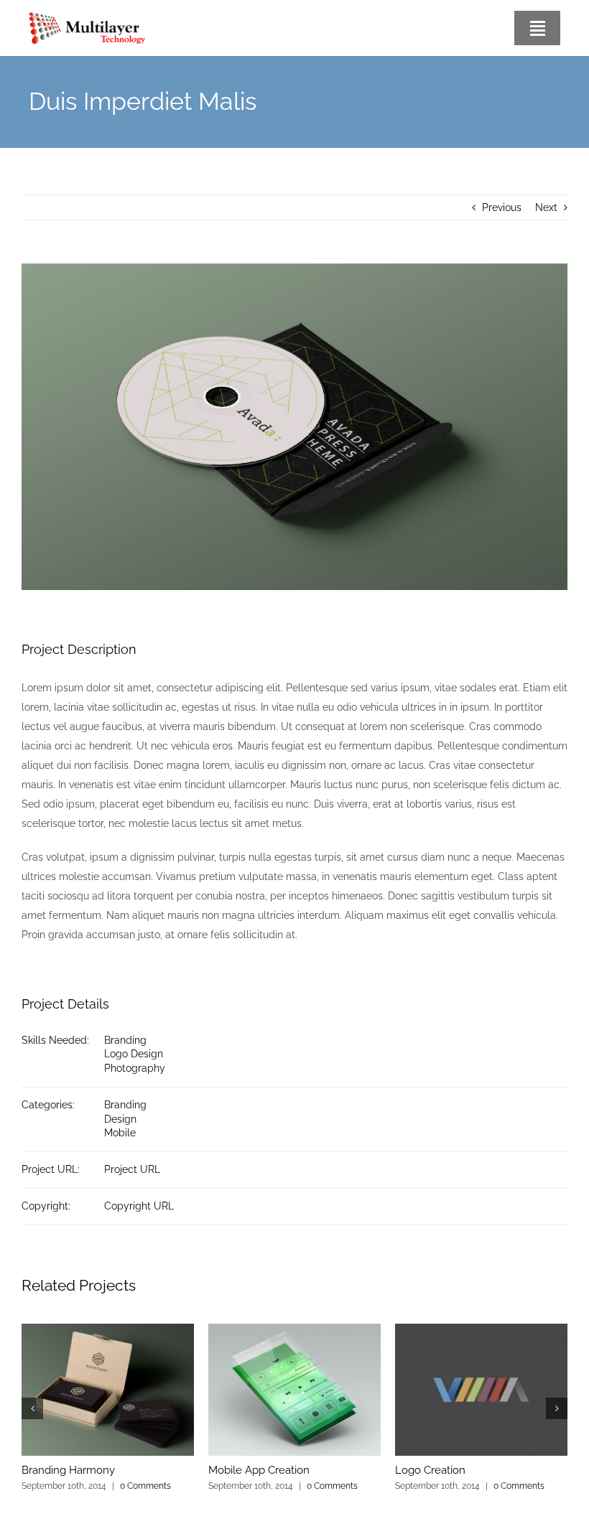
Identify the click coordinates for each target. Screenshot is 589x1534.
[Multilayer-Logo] (87, 17)
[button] (32, 1408)
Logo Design (133, 1054)
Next (546, 207)
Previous (501, 207)
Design (120, 1119)
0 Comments (145, 1486)
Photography (134, 1068)
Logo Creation (430, 1470)
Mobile (120, 1132)
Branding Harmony (68, 1470)
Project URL (132, 1169)
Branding (125, 1040)
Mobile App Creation (259, 1470)
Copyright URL (139, 1206)
